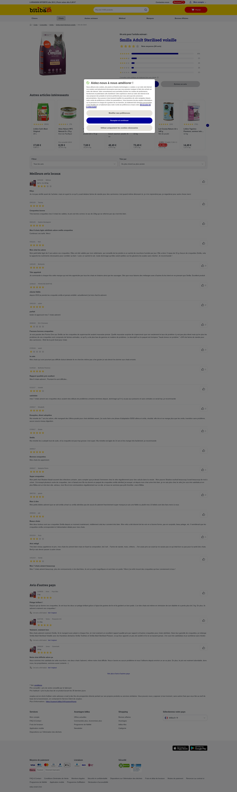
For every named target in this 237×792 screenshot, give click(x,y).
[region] (119, 106)
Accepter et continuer (119, 120)
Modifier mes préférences (119, 113)
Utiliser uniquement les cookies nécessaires (119, 128)
